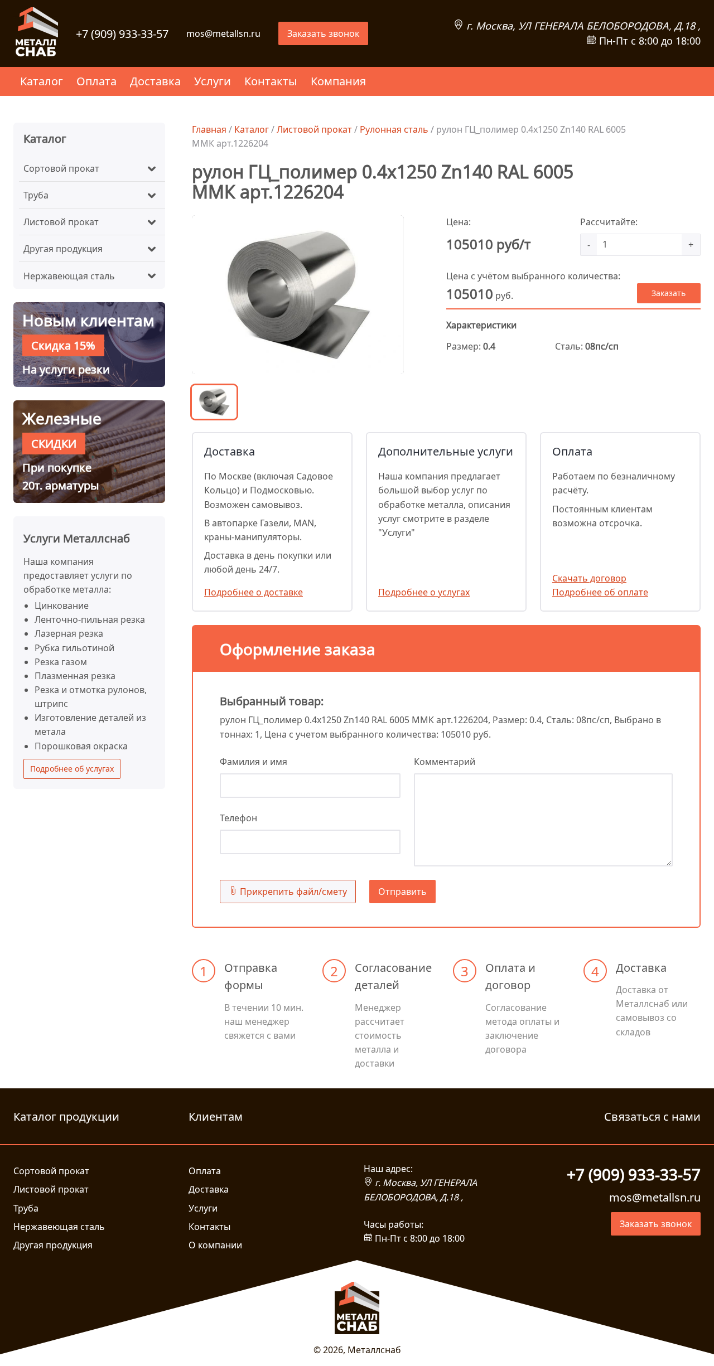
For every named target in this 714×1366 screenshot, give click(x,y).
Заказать (669, 293)
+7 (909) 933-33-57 (122, 33)
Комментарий (444, 761)
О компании (215, 1245)
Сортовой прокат (61, 168)
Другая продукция (63, 249)
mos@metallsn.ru (223, 33)
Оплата (96, 81)
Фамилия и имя (253, 761)
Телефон (238, 818)
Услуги (212, 81)
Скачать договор (589, 578)
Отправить (402, 891)
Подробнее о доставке (253, 592)
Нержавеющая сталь (69, 276)
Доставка (155, 81)
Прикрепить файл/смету (292, 891)
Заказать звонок (323, 33)
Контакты (270, 81)
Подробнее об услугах (72, 768)
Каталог (41, 81)
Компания (338, 81)
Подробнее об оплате (600, 592)
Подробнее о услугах (424, 592)
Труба (36, 195)
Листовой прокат (61, 222)
